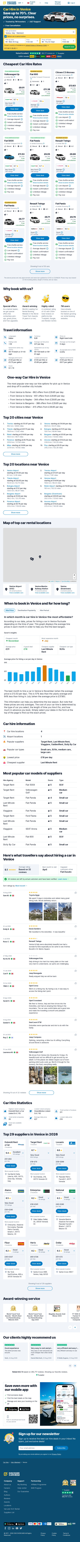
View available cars (16, 593)
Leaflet (52, 581)
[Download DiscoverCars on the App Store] (24, 1409)
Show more (40, 271)
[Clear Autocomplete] (74, 32)
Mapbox (58, 581)
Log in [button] (73, 3)
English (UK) (32, 3)
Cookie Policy (54, 1534)
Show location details (15, 116)
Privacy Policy (43, 1534)
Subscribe (61, 1448)
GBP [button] (19, 3)
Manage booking (58, 3)
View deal (14, 109)
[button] (40, 556)
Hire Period (44, 610)
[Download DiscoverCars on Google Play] (11, 1409)
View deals (10, 1166)
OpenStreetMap (65, 581)
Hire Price (10, 610)
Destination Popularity (27, 610)
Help (46, 3)
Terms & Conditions (66, 1534)
